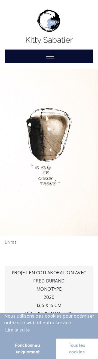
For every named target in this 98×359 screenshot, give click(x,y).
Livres (10, 242)
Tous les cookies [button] (77, 348)
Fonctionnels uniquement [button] (28, 348)
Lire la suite (17, 330)
